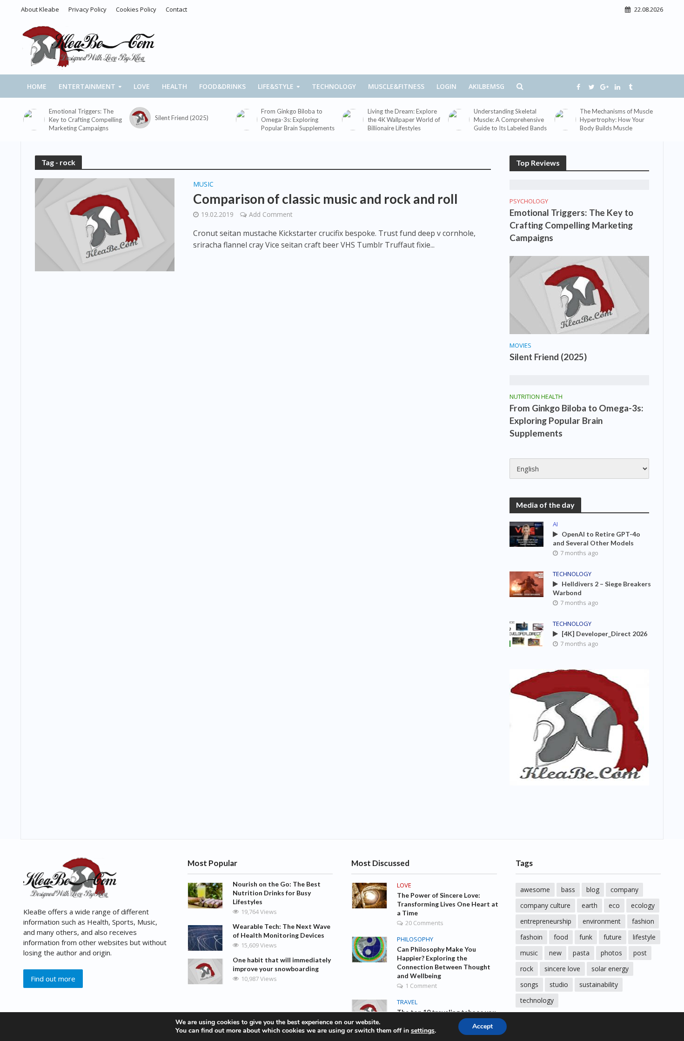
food (561, 937)
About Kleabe (40, 9)
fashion (643, 921)
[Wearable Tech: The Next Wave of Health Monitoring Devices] (205, 937)
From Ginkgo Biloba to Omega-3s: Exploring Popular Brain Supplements (298, 119)
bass (568, 889)
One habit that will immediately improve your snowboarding (282, 964)
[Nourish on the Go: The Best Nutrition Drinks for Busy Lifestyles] (205, 895)
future (613, 937)
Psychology (529, 201)
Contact (176, 9)
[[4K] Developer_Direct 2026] (526, 633)
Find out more (53, 978)
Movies (520, 345)
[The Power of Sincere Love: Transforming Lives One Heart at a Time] (369, 895)
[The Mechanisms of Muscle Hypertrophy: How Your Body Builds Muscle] (565, 119)
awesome (535, 889)
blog (592, 889)
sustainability (598, 984)
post (640, 952)
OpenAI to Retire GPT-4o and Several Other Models (596, 538)
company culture (545, 905)
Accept (482, 1026)
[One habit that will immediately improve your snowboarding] (205, 970)
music (529, 952)
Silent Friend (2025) (181, 117)
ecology (643, 905)
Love (142, 86)
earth (589, 905)
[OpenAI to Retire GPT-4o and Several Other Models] (526, 533)
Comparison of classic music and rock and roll (325, 199)
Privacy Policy (87, 9)
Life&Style (276, 86)
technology (537, 1000)
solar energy (610, 968)
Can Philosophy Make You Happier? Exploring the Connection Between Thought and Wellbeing (443, 962)
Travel (407, 1002)
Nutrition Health (536, 397)
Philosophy (415, 939)
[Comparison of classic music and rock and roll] (104, 224)
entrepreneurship (545, 921)
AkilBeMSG (486, 86)
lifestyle (644, 937)
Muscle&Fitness (396, 86)
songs (529, 984)
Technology (334, 86)
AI (555, 524)
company (624, 889)
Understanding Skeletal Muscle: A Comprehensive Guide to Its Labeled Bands (510, 119)
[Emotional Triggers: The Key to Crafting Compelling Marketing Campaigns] (33, 119)
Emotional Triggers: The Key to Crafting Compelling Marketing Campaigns (85, 119)
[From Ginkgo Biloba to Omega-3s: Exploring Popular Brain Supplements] (246, 119)
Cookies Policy (136, 9)
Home (37, 86)
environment (602, 921)
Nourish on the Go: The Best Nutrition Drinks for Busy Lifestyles (277, 893)
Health (174, 86)
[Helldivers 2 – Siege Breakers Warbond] (526, 583)
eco (614, 905)
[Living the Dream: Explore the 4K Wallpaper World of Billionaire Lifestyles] (352, 119)
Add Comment (271, 214)
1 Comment (421, 985)
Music (203, 184)
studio (559, 984)
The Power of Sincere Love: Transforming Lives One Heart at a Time (447, 904)
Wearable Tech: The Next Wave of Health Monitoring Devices (281, 930)
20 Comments (424, 923)
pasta (581, 952)
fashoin (531, 937)
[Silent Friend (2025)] (139, 117)
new (555, 952)
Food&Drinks (222, 86)
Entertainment (87, 86)
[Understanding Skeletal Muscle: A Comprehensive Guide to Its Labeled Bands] (458, 119)
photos (611, 952)
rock (526, 968)
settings (423, 1031)
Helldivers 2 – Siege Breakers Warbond (602, 588)
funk (585, 937)
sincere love (562, 968)
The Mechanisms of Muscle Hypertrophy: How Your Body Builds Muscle (616, 119)
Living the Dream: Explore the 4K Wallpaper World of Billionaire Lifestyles (404, 119)
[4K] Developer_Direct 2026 (604, 634)
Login (446, 86)
